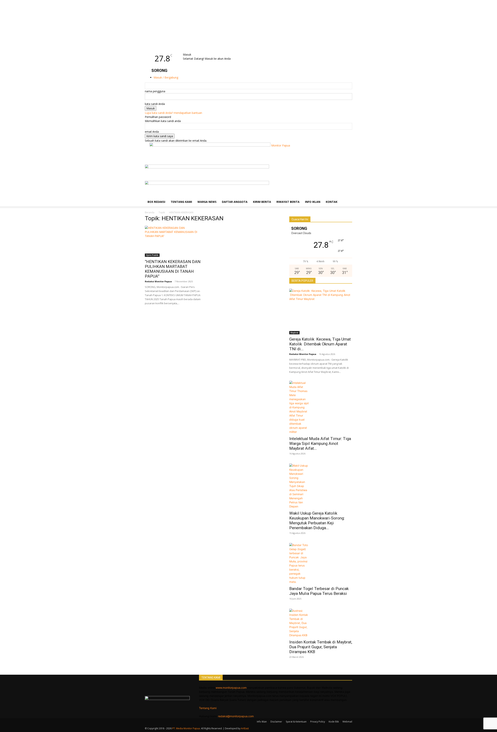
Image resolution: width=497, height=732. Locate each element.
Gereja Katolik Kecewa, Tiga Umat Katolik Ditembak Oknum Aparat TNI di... (320, 344)
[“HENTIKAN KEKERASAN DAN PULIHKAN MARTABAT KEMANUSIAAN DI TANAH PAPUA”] (176, 241)
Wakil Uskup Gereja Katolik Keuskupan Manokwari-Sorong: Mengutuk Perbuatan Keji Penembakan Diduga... (317, 520)
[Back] (193, 50)
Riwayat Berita (288, 202)
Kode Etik (334, 721)
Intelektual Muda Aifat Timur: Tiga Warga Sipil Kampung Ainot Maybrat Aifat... (320, 443)
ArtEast (245, 728)
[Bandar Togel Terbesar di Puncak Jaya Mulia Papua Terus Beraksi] (320, 563)
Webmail (347, 721)
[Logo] (207, 167)
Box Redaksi (156, 202)
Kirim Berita (262, 202)
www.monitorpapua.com (231, 687)
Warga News (206, 202)
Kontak (331, 202)
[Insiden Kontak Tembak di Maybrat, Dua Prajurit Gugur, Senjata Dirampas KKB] (320, 623)
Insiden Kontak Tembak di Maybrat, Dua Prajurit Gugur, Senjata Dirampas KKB (320, 647)
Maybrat (294, 332)
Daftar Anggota (235, 202)
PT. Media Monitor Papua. (186, 728)
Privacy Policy (317, 721)
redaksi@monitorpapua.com (236, 716)
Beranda (149, 212)
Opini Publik (152, 255)
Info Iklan (312, 202)
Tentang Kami (181, 202)
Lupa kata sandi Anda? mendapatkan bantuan (173, 113)
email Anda (152, 131)
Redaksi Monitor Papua (158, 281)
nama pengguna (155, 91)
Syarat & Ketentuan (296, 721)
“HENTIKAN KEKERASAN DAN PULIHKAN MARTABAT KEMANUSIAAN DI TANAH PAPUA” (173, 269)
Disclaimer (276, 721)
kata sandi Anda (155, 104)
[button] (347, 169)
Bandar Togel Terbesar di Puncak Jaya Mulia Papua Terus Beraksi (319, 591)
